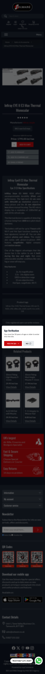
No (27, 344)
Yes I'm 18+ (11, 344)
